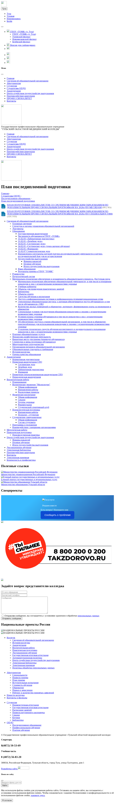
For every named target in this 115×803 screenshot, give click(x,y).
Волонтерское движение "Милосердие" (31, 384)
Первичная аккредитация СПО (27, 362)
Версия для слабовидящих (22, 45)
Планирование (19, 382)
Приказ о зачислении (22, 690)
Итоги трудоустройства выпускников (41, 266)
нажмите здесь (38, 795)
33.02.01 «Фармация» (28, 249)
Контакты (11, 101)
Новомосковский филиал (24, 39)
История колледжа (21, 352)
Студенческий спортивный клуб (33, 407)
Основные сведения (22, 223)
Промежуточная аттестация (25, 705)
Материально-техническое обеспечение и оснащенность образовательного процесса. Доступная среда (61, 279)
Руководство (18, 274)
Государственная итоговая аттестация (30, 655)
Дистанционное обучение (19, 447)
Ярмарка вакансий (32, 261)
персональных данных (88, 616)
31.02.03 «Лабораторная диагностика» (36, 239)
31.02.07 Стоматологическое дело (34, 251)
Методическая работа (17, 430)
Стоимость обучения (22, 685)
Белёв (9, 21)
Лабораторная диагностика (31, 369)
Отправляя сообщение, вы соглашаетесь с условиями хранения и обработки (51, 616)
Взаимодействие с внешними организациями (34, 427)
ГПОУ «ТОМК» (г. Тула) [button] (22, 31)
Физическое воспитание (23, 394)
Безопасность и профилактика (21, 460)
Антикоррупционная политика (27, 658)
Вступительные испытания (25, 682)
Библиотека (23, 291)
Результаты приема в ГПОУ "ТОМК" (35, 271)
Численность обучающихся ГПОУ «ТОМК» (39, 236)
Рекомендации (25, 405)
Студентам (12, 86)
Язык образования (26, 269)
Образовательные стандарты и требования (32, 349)
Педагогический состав (23, 276)
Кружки (16, 717)
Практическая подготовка (19, 432)
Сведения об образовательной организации (27, 81)
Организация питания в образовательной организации (38, 347)
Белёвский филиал (21, 42)
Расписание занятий (22, 710)
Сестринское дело (26, 364)
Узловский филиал (21, 36)
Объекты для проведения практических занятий (41, 289)
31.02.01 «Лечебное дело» (30, 241)
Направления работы (28, 389)
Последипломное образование (26, 725)
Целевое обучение (32, 264)
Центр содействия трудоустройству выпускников (30, 93)
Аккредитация (14, 91)
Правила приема (20, 677)
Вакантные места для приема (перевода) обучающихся (38, 339)
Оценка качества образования (26, 354)
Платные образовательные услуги (28, 334)
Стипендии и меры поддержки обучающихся (34, 342)
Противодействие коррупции (21, 96)
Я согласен (7, 800)
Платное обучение (21, 730)
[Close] (2, 74)
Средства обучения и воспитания (34, 296)
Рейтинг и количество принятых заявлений (33, 692)
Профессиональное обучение (26, 727)
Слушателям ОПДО (16, 88)
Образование (18, 231)
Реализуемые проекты (28, 392)
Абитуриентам (14, 83)
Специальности (19, 675)
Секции (21, 399)
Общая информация (27, 387)
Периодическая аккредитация (26, 377)
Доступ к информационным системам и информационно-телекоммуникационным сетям (60, 299)
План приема (18, 680)
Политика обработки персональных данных (33, 668)
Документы (17, 228)
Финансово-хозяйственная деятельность (31, 337)
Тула (4, 9)
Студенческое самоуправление (27, 417)
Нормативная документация (25, 359)
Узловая (10, 16)
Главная (10, 78)
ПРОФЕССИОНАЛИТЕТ (19, 98)
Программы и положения (24, 425)
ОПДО (10, 722)
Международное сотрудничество (28, 344)
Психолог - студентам (28, 415)
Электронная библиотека (19, 450)
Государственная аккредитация (33, 234)
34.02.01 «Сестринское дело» (32, 244)
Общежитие (18, 687)
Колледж (11, 637)
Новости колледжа (16, 695)
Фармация (23, 372)
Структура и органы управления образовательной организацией (43, 226)
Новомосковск (14, 18)
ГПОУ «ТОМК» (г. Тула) (24, 34)
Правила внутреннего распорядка (28, 712)
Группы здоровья (26, 402)
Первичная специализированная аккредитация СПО (37, 374)
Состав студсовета (26, 422)
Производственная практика (26, 435)
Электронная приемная (18, 457)
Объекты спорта (26, 294)
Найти (4, 785)
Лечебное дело (25, 367)
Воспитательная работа (18, 379)
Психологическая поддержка (26, 410)
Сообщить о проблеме (57, 515)
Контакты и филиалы (17, 698)
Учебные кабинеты (27, 286)
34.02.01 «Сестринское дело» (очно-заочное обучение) (44, 246)
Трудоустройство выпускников (33, 259)
